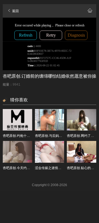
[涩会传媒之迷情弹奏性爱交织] (49, 151)
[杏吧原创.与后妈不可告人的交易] (49, 119)
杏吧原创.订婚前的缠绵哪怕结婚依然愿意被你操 (49, 76)
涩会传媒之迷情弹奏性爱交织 (56, 168)
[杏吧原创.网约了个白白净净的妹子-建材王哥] (81, 119)
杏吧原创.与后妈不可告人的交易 (58, 136)
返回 (15, 11)
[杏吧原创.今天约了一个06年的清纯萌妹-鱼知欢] (17, 151)
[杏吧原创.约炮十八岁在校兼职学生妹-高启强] (17, 119)
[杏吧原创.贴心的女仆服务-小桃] (81, 151)
